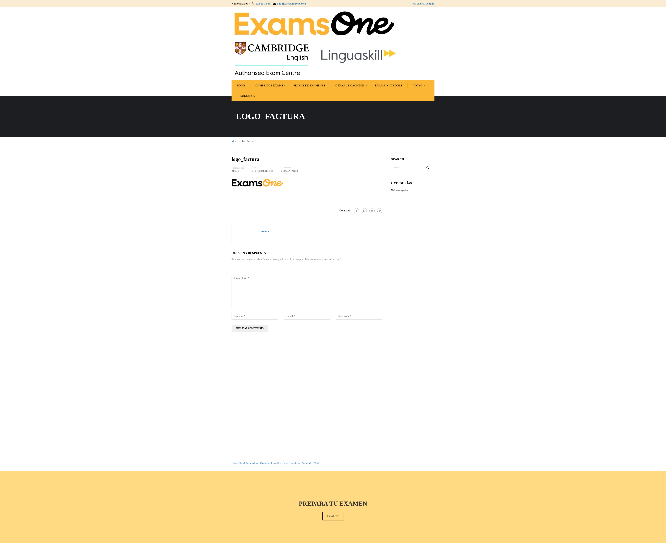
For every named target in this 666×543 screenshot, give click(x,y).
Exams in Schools (388, 85)
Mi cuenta (419, 3)
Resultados (246, 95)
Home (241, 85)
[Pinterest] (379, 210)
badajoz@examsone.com (291, 3)
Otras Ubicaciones (350, 85)
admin (235, 171)
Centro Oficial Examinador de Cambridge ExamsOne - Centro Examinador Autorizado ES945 (275, 463)
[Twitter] (372, 210)
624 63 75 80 (263, 3)
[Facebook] (356, 210)
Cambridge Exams (269, 85)
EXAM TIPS (333, 516)
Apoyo (417, 85)
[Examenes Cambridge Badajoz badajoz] (314, 44)
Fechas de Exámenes (309, 85)
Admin (430, 3)
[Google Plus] (364, 210)
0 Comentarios (289, 171)
